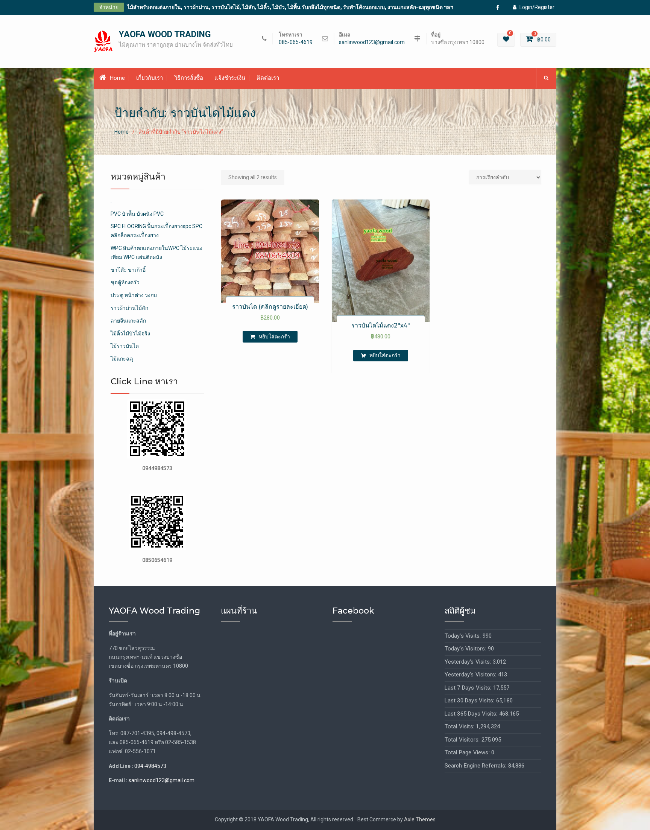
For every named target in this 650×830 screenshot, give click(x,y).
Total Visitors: (463, 739)
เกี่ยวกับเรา (149, 78)
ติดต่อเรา (268, 78)
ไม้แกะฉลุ (122, 359)
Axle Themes (420, 819)
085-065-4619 (296, 42)
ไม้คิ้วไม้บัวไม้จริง (130, 333)
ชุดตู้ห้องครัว (125, 282)
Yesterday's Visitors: (471, 674)
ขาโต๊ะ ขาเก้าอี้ (128, 270)
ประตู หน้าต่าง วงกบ (134, 295)
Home (117, 78)
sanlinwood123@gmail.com (372, 42)
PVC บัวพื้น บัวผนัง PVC (137, 214)
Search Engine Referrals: (476, 765)
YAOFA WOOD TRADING (165, 34)
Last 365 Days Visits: (472, 713)
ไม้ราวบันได (125, 346)
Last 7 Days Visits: (469, 687)
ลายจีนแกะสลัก (128, 321)
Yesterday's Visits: (469, 661)
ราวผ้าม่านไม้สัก (129, 308)
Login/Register (536, 7)
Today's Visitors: (466, 648)
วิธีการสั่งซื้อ (188, 78)
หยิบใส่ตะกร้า (274, 337)
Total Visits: (460, 726)
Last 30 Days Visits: (470, 700)
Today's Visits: (464, 635)
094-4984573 (150, 766)
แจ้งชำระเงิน (229, 78)
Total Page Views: (468, 752)
